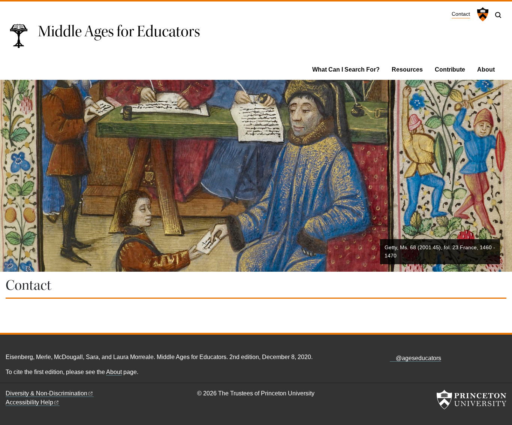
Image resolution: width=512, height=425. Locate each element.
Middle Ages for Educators (119, 31)
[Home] (22, 38)
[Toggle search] (498, 15)
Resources (407, 69)
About (486, 69)
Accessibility (29, 402)
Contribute (450, 69)
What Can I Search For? (346, 69)
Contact (461, 14)
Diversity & (46, 393)
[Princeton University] (482, 14)
